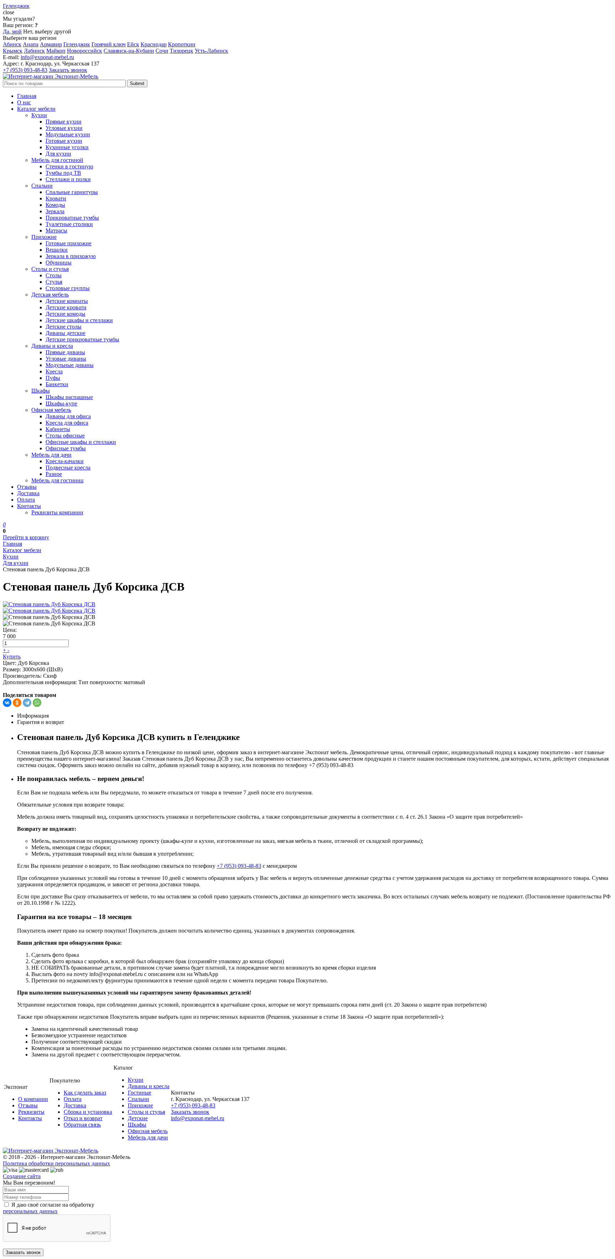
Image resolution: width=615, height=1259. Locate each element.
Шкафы (40, 391)
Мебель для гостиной (57, 160)
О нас (24, 102)
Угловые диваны (66, 359)
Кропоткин (181, 44)
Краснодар (154, 44)
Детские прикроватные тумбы (82, 339)
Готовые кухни (64, 141)
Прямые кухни (64, 122)
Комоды (55, 205)
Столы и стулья (50, 269)
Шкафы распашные (69, 397)
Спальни (42, 186)
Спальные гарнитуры (72, 192)
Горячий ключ (108, 44)
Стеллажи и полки (68, 179)
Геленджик (76, 44)
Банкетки (57, 384)
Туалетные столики (69, 224)
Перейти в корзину (26, 537)
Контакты (29, 506)
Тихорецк (181, 51)
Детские (138, 1118)
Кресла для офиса (67, 423)
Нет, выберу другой (47, 31)
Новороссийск (84, 51)
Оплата (26, 500)
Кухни (39, 115)
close (8, 12)
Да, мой (12, 31)
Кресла (54, 371)
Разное (54, 474)
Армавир (51, 44)
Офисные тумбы (66, 448)
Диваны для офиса (68, 416)
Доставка (28, 493)
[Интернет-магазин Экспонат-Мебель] (50, 76)
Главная (26, 96)
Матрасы (56, 230)
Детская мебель (50, 295)
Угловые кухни (64, 128)
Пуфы (53, 378)
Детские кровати (66, 307)
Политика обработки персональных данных (56, 1163)
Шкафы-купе (61, 403)
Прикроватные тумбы (72, 218)
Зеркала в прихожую (71, 256)
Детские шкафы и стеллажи (79, 320)
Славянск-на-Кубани (129, 51)
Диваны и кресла (52, 346)
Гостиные (139, 1093)
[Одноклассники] (17, 702)
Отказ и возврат (83, 1118)
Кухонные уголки (67, 147)
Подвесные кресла (68, 468)
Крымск (12, 51)
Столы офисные (65, 435)
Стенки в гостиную (69, 166)
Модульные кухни (68, 134)
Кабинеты (58, 429)
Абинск (12, 44)
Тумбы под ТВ (63, 173)
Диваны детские (65, 333)
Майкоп (55, 51)
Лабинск (34, 51)
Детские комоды (65, 314)
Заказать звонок (68, 70)
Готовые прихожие (68, 243)
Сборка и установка (88, 1112)
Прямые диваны (65, 352)
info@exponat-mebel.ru (47, 57)
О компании (33, 1099)
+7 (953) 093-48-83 (25, 70)
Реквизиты (31, 1112)
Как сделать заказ (85, 1093)
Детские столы (64, 327)
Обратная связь (82, 1125)
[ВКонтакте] (7, 702)
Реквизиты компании (57, 512)
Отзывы (27, 487)
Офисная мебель (51, 410)
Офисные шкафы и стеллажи (81, 442)
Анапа (30, 44)
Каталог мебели (36, 109)
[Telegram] (27, 702)
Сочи (162, 51)
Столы (54, 275)
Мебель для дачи (51, 455)
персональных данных (30, 1211)
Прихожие (44, 237)
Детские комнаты (67, 301)
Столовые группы (68, 288)
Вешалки (57, 250)
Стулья (54, 282)
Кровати (56, 198)
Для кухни (58, 154)
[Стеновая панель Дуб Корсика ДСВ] (49, 604)
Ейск (133, 44)
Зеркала (55, 211)
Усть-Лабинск (211, 51)
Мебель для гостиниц (57, 480)
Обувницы (59, 262)
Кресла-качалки (65, 461)
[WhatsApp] (37, 702)
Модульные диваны (70, 365)
